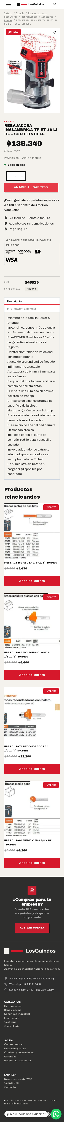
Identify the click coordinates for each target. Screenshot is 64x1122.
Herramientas (12, 1006)
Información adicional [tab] (21, 308)
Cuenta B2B (11, 1083)
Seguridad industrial (17, 1013)
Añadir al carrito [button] (32, 581)
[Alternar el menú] (8, 4)
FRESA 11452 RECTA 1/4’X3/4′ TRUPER (30, 562)
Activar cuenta (32, 928)
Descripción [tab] (15, 301)
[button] (55, 32)
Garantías (10, 1056)
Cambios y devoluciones (19, 1052)
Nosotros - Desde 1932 (18, 1079)
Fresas (9, 121)
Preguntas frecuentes (17, 1060)
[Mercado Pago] (19, 1114)
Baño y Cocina (12, 1010)
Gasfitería (10, 1022)
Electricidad (11, 1018)
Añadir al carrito (31, 187)
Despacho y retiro (15, 1048)
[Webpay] (35, 1114)
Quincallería (11, 1026)
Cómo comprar (13, 1044)
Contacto (10, 1087)
